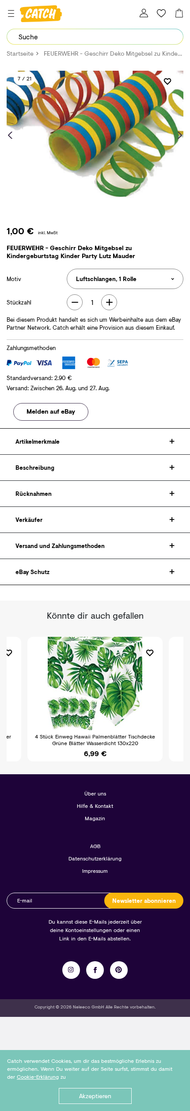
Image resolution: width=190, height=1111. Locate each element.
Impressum (95, 871)
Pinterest (119, 970)
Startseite (20, 53)
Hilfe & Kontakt (95, 806)
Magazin (95, 818)
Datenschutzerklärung (95, 858)
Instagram (71, 970)
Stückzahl (19, 302)
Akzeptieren (95, 1095)
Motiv (14, 279)
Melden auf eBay (51, 411)
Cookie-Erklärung (38, 1077)
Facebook (95, 970)
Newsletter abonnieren (144, 901)
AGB (95, 846)
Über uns (95, 793)
